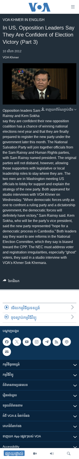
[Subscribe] (7, 352)
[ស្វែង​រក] (68, 453)
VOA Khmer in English (24, 20)
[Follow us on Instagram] (36, 342)
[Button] (11, 282)
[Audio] (51, 453)
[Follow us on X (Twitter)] (17, 342)
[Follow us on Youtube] (27, 342)
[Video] (34, 453)
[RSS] (56, 342)
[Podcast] (66, 342)
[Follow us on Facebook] (7, 342)
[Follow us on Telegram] (47, 342)
